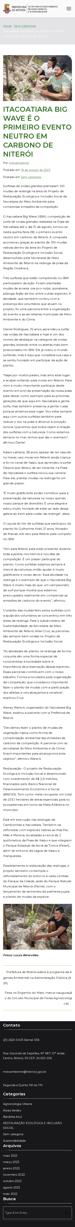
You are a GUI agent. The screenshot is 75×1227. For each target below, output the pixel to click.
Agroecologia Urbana (17, 1104)
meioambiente (19, 163)
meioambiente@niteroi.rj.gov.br (25, 1071)
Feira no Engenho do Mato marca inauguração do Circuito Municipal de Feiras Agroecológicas (38, 998)
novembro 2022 (14, 1174)
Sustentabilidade (14, 1140)
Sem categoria (31, 177)
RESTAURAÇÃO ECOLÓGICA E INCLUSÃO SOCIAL (32, 1125)
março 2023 (11, 1162)
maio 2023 (10, 1155)
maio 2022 (10, 1194)
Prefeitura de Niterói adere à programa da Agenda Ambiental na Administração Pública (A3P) (37, 977)
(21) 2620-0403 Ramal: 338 (21, 1040)
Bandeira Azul (12, 1117)
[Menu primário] (69, 8)
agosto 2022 (11, 1187)
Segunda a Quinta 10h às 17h (23, 1085)
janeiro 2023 (11, 1168)
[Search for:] (37, 1213)
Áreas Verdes (12, 1110)
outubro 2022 (12, 1181)
